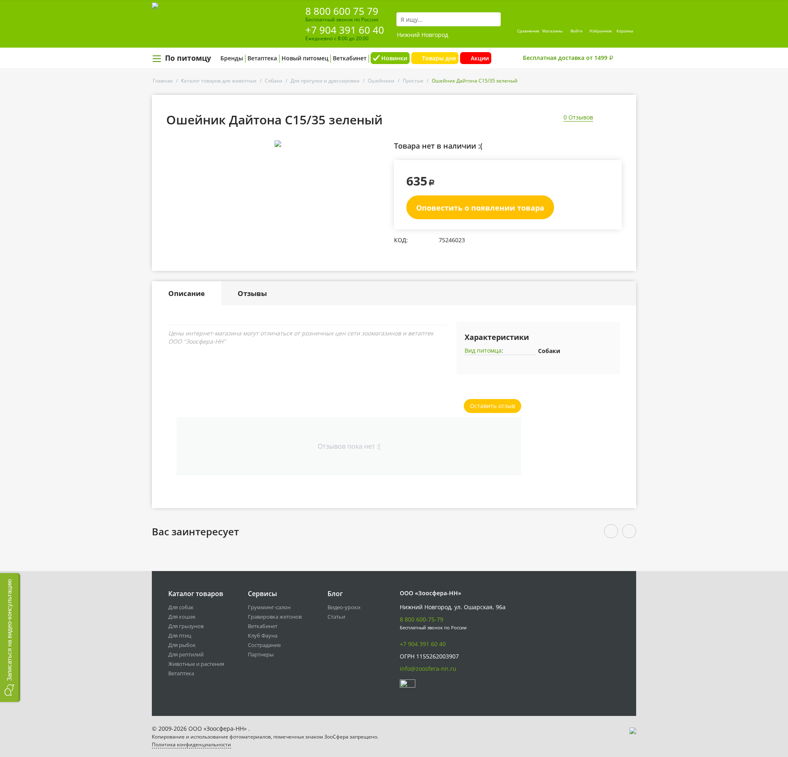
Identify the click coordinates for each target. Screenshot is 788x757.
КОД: (401, 240)
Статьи (336, 616)
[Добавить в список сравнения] (380, 162)
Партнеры (261, 654)
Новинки (394, 58)
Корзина (624, 31)
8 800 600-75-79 (421, 619)
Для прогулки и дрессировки (325, 80)
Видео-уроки (344, 607)
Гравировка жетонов (275, 616)
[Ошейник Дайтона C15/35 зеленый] (278, 143)
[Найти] (494, 19)
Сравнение (528, 31)
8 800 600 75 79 (341, 11)
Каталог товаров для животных (219, 80)
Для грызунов (186, 626)
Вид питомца (483, 350)
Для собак (181, 607)
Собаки (273, 80)
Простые (413, 80)
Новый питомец (305, 58)
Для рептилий (186, 654)
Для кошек (182, 616)
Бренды (231, 58)
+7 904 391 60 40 (344, 30)
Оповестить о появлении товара (480, 208)
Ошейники (381, 80)
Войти (576, 31)
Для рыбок (182, 645)
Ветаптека (262, 58)
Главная (163, 80)
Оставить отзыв (492, 406)
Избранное (600, 31)
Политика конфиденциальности (191, 744)
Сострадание (264, 645)
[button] (10, 637)
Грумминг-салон (269, 607)
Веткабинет (350, 58)
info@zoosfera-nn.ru (428, 668)
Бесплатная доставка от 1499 (568, 58)
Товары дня (439, 58)
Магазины (552, 31)
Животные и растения (196, 664)
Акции (480, 58)
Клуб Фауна (262, 635)
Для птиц (179, 635)
